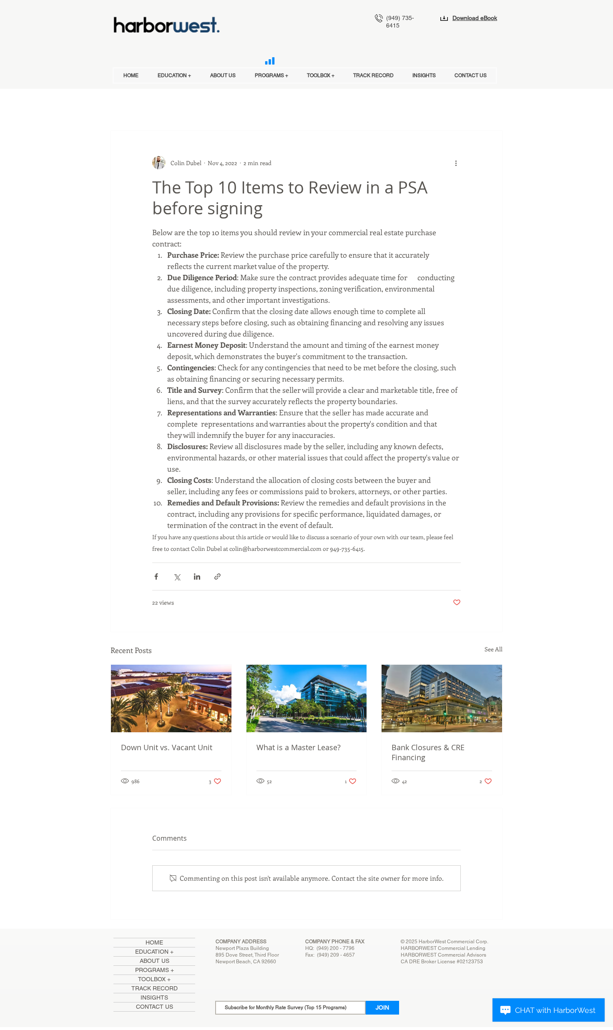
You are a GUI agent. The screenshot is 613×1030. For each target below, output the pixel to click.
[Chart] (270, 61)
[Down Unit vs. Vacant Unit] (171, 698)
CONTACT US (154, 1006)
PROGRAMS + (154, 970)
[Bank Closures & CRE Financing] (442, 698)
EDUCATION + (154, 951)
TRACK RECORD (154, 988)
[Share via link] (217, 576)
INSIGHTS (154, 997)
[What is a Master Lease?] (306, 698)
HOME (154, 942)
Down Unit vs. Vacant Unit (166, 747)
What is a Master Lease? (298, 747)
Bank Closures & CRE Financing (428, 752)
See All (493, 649)
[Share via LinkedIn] (197, 576)
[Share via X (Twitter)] (177, 576)
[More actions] (456, 163)
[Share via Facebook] (156, 576)
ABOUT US (154, 960)
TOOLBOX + (154, 979)
